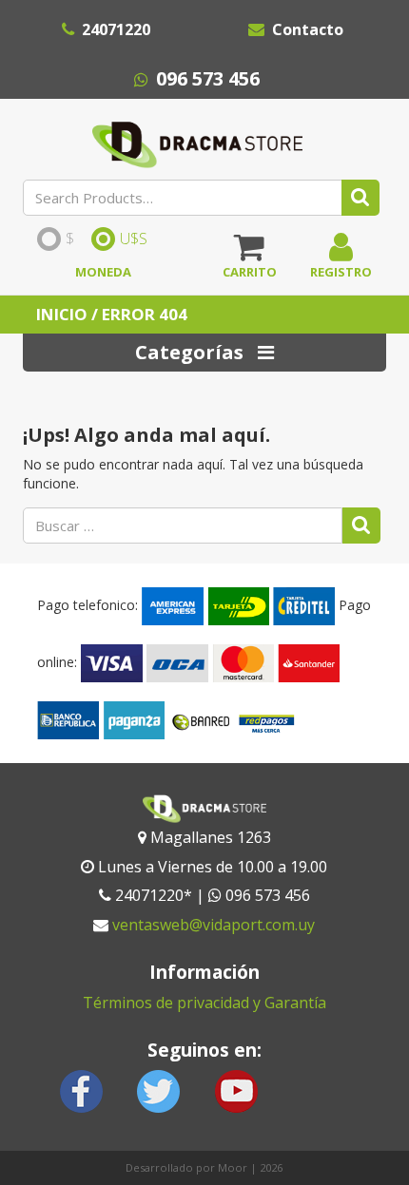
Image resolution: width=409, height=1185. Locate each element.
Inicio (62, 314)
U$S (133, 239)
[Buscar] (360, 198)
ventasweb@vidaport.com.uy (213, 924)
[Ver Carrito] (249, 253)
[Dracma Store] (197, 140)
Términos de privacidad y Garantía (204, 1002)
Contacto (307, 29)
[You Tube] (236, 1089)
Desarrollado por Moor (186, 1167)
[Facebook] (82, 1089)
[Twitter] (159, 1089)
